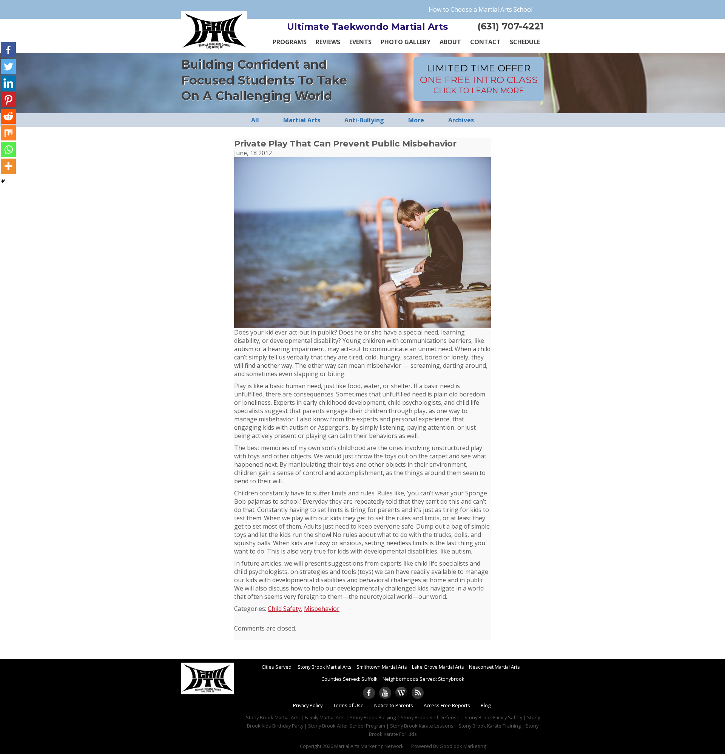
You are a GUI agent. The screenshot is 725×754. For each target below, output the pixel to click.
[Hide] (3, 181)
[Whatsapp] (8, 149)
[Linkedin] (8, 83)
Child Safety (284, 608)
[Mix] (8, 132)
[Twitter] (8, 66)
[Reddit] (8, 116)
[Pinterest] (8, 99)
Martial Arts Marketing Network (369, 746)
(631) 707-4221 (510, 26)
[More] (8, 166)
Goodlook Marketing (463, 746)
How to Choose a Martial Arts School (480, 9)
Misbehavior (321, 608)
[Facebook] (8, 49)
